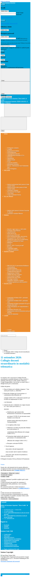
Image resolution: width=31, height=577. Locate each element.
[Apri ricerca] (17, 110)
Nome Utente (19, 12)
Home (5, 350)
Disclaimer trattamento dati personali (10, 561)
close (2, 130)
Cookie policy (7, 534)
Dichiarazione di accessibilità (11, 540)
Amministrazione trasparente (11, 546)
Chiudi (2, 55)
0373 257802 (9, 511)
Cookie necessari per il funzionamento (11, 492)
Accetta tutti (6, 475)
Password (18, 14)
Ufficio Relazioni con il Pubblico (12, 539)
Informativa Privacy (9, 537)
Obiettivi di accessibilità (10, 541)
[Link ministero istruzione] (8, 3)
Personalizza (4, 473)
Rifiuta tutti (14, 473)
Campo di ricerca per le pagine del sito (11, 334)
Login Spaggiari (13, 44)
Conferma (9, 97)
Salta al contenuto (5, 1)
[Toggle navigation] (14, 123)
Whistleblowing (8, 543)
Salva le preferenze (13, 498)
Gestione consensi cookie (10, 544)
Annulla (3, 97)
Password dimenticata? (7, 17)
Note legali (7, 536)
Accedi (3, 4)
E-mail (18, 38)
